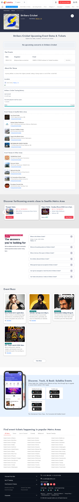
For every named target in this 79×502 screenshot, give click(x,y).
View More (68, 60)
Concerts (9, 320)
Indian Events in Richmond (34, 458)
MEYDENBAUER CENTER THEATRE (19, 143)
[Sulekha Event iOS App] (37, 396)
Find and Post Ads (10, 476)
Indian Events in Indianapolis (58, 447)
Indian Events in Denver (33, 444)
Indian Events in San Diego (34, 460)
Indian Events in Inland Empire (11, 449)
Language (59, 7)
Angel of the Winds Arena (17, 136)
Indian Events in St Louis (10, 462)
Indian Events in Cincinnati (34, 442)
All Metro (7, 433)
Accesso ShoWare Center (17, 129)
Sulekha (8, 2)
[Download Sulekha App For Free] (56, 2)
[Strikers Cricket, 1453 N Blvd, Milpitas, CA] (39, 85)
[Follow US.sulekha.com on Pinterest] (54, 484)
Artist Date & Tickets (25, 7)
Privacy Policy (68, 493)
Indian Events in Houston (34, 447)
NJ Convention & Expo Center (18, 177)
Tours (45, 7)
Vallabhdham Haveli (16, 156)
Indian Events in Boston (33, 440)
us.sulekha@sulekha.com (49, 478)
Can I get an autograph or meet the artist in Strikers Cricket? (45, 270)
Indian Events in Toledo (9, 465)
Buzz (73, 7)
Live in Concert (23, 433)
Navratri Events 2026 (11, 7)
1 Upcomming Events (16, 118)
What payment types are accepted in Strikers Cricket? (44, 264)
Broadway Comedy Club (17, 184)
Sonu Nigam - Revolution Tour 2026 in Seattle (55, 207)
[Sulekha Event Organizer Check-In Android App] (37, 404)
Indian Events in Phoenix (10, 456)
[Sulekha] (2, 2)
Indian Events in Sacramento (58, 458)
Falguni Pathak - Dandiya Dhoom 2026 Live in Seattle (22, 207)
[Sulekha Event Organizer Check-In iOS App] (37, 409)
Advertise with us (45, 494)
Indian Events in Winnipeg (34, 467)
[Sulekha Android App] (54, 392)
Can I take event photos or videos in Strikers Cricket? (43, 276)
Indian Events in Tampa (57, 462)
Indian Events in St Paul (33, 462)
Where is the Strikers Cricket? (37, 236)
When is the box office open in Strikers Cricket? (42, 253)
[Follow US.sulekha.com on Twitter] (48, 484)
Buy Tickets (33, 217)
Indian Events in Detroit (57, 444)
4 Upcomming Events (16, 173)
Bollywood (41, 433)
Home (6, 10)
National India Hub (15, 170)
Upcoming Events (37, 7)
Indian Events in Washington (11, 467)
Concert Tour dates (26, 487)
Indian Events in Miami (9, 451)
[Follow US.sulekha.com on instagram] (45, 484)
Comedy (67, 7)
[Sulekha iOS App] (54, 396)
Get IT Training (9, 480)
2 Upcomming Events (16, 187)
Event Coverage (9, 489)
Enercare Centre (15, 163)
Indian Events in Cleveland (57, 442)
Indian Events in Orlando (34, 453)
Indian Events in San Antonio (11, 460)
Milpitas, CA (39, 18)
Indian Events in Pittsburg (34, 456)
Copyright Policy (55, 494)
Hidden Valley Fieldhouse (17, 122)
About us (43, 493)
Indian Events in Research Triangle (12, 458)
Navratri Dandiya (51, 433)
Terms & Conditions (58, 493)
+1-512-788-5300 (47, 475)
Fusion (14, 433)
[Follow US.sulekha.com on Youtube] (51, 484)
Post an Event (24, 489)
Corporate (7, 495)
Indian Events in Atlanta (9, 438)
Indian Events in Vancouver (58, 465)
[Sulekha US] (2, 6)
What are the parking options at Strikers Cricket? (42, 247)
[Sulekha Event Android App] (37, 392)
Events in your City (9, 487)
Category (51, 7)
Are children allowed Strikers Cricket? (39, 259)
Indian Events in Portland (57, 456)
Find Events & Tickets (11, 484)
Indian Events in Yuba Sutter (58, 467)
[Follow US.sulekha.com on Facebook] (41, 484)
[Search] (24, 2)
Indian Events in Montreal (34, 451)
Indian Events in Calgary (57, 440)
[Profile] (75, 2)
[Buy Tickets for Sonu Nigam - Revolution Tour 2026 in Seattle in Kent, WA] (45, 212)
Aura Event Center (15, 115)
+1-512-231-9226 (56, 475)
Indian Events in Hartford (10, 447)
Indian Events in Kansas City (34, 449)
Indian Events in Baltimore (57, 438)
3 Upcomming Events (16, 180)
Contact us (49, 493)
